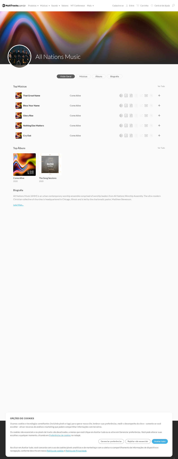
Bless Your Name (31, 105)
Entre (131, 5)
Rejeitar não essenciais (138, 441)
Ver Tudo (161, 86)
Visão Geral (65, 76)
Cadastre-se (118, 5)
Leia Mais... (18, 204)
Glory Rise (28, 115)
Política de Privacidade (76, 450)
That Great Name (31, 95)
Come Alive (75, 95)
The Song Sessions (47, 178)
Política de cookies (55, 450)
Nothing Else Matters (33, 125)
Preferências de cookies (60, 435)
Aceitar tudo (159, 441)
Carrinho (144, 5)
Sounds (54, 5)
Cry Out (27, 135)
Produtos (32, 5)
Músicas (44, 5)
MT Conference (78, 5)
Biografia (114, 76)
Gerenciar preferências (111, 441)
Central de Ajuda (162, 5)
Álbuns (98, 76)
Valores (64, 5)
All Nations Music (58, 56)
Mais (89, 5)
